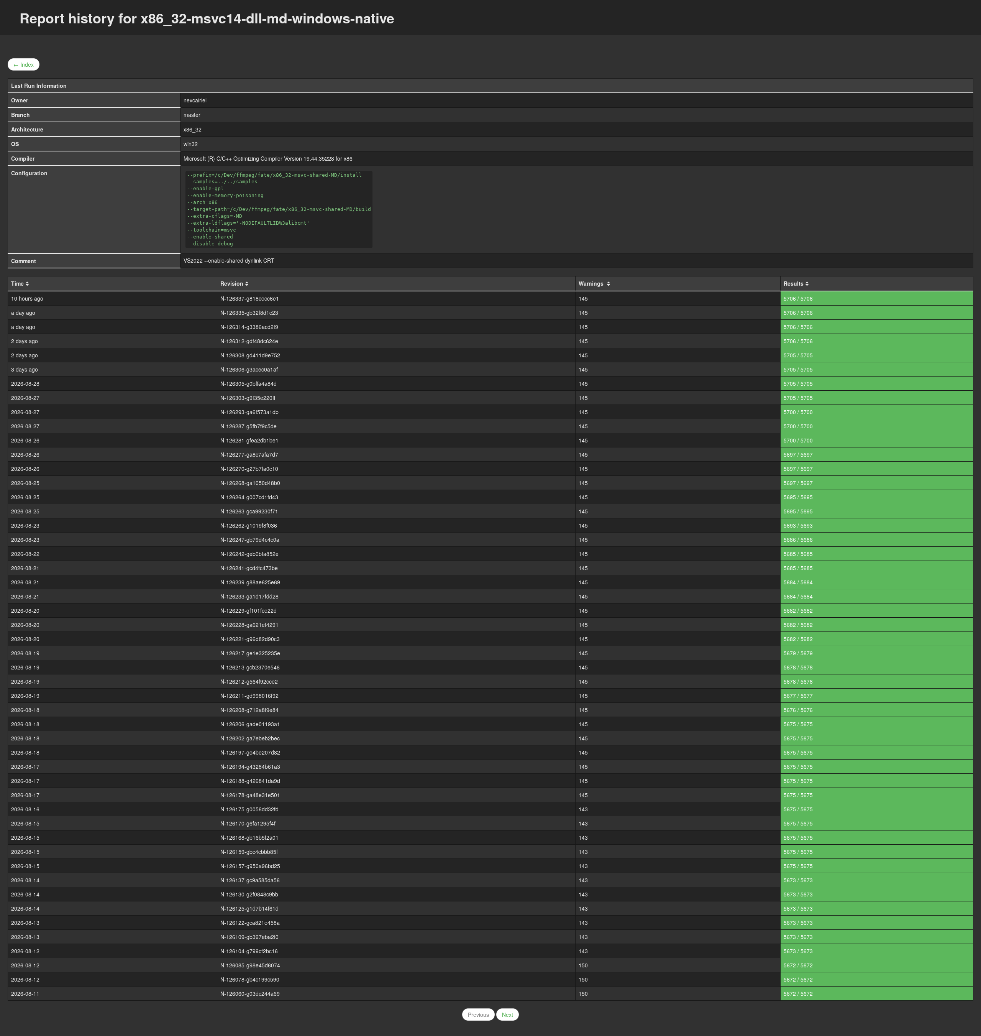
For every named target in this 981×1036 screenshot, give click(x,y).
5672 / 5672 (798, 965)
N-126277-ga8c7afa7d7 (249, 454)
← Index (23, 64)
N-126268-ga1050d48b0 (250, 483)
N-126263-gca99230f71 (249, 511)
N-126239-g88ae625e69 (250, 582)
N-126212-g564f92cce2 (249, 681)
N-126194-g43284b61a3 (250, 766)
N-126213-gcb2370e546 (250, 667)
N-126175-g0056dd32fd (249, 809)
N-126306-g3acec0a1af (249, 369)
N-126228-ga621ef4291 (249, 624)
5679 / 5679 (798, 653)
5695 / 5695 (798, 497)
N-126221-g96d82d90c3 (250, 639)
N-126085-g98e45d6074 (250, 965)
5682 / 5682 (798, 610)
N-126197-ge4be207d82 (250, 752)
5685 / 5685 (798, 553)
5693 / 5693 (798, 525)
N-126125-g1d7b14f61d (249, 908)
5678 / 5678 (798, 667)
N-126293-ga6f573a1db (249, 412)
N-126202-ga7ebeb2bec (250, 738)
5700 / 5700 (798, 412)
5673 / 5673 (798, 880)
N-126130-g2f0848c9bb (249, 894)
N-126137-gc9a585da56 (250, 880)
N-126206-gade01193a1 (250, 724)
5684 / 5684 (798, 582)
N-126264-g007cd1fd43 (249, 497)
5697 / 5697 (798, 454)
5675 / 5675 (798, 724)
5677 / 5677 (798, 695)
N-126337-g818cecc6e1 (249, 298)
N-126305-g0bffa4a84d (248, 383)
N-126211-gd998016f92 (249, 695)
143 (583, 809)
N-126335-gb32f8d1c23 (249, 312)
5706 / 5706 (798, 298)
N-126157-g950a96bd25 (250, 866)
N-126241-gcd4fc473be (249, 568)
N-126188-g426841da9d (250, 780)
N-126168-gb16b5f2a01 (249, 837)
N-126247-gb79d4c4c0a (249, 539)
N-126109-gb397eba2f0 (249, 937)
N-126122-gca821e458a (250, 922)
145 (583, 298)
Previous (478, 1014)
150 (583, 965)
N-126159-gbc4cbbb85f (249, 851)
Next (507, 1014)
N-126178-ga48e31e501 (250, 795)
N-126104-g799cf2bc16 (249, 951)
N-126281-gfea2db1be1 (249, 440)
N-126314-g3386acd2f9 (249, 327)
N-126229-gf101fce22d (248, 610)
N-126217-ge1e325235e (250, 653)
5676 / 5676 (798, 710)
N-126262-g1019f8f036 (248, 525)
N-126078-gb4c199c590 (249, 979)
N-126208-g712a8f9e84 (249, 710)
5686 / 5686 (798, 539)
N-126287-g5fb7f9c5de (248, 426)
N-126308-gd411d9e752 (250, 355)
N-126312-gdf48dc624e (249, 341)
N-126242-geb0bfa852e (249, 553)
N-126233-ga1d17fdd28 (249, 596)
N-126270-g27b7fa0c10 (249, 468)
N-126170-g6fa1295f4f (248, 823)
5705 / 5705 (798, 355)
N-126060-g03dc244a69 (250, 993)
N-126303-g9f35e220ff (247, 397)
